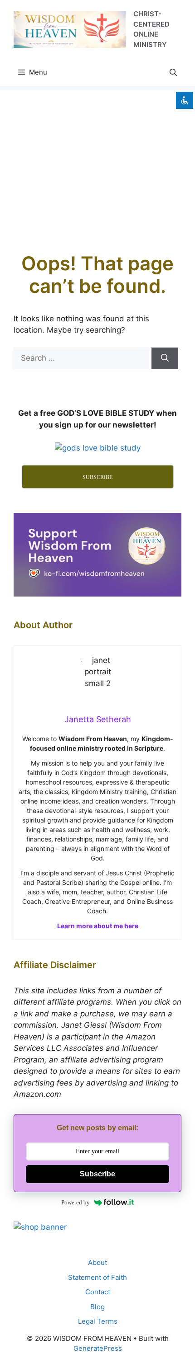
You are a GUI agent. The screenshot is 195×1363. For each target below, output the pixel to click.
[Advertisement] (97, 162)
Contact (97, 1292)
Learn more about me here (97, 926)
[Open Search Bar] (173, 72)
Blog (97, 1306)
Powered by (75, 1202)
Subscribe (97, 1174)
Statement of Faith (97, 1277)
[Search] (164, 358)
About (97, 1262)
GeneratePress (97, 1348)
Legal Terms (97, 1321)
